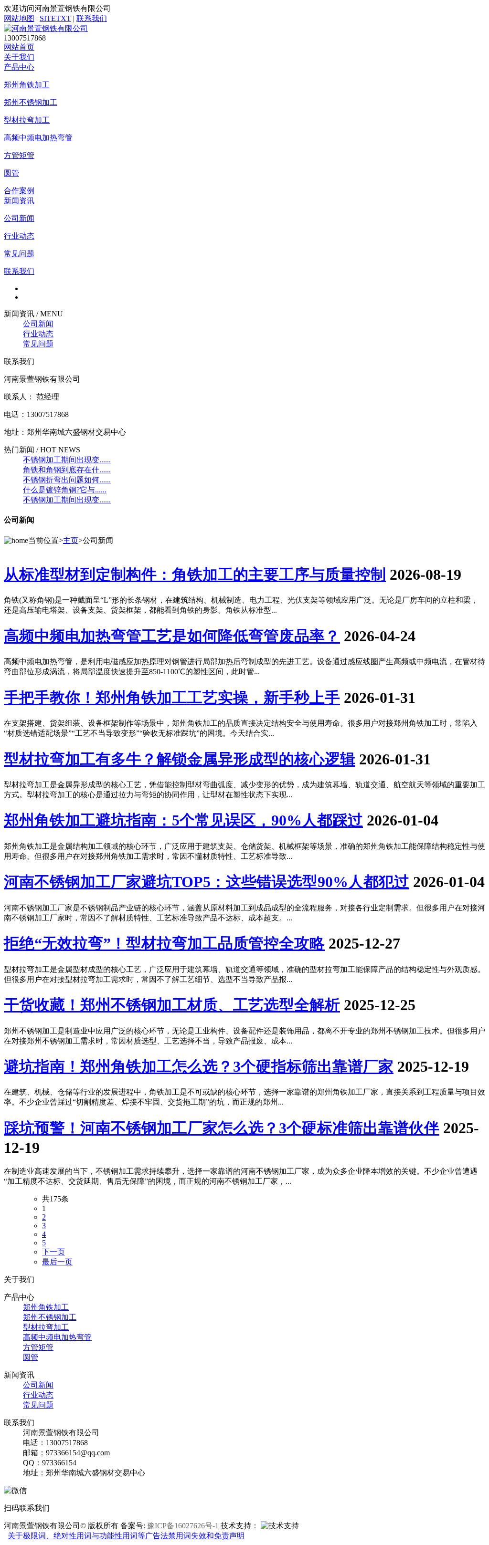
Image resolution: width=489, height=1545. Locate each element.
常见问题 (19, 254)
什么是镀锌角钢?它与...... (64, 490)
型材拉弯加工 (27, 120)
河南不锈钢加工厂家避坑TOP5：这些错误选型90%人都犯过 (206, 881)
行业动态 (19, 236)
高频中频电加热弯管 (38, 138)
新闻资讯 (19, 201)
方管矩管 (19, 155)
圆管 (11, 173)
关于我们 (19, 57)
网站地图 (19, 18)
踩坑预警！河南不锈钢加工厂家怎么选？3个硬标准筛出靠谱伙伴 (221, 1128)
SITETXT (55, 18)
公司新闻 (19, 218)
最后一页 (57, 1262)
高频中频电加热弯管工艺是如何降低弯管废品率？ (172, 636)
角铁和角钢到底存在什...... (67, 470)
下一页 (53, 1252)
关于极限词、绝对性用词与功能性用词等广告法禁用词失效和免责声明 (126, 1536)
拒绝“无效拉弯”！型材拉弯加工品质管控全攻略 (164, 943)
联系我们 (91, 18)
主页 (70, 540)
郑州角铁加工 (27, 85)
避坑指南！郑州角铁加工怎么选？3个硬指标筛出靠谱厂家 (198, 1066)
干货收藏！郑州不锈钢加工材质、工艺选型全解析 (172, 1004)
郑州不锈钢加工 (30, 102)
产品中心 (19, 67)
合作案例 (19, 191)
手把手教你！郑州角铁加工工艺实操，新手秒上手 (172, 697)
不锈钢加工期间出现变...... (67, 460)
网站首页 (19, 47)
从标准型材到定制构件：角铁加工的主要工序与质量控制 (195, 574)
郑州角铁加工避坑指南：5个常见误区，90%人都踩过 (183, 820)
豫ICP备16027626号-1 (183, 1526)
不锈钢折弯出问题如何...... (67, 480)
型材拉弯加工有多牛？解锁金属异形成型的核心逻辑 (179, 759)
